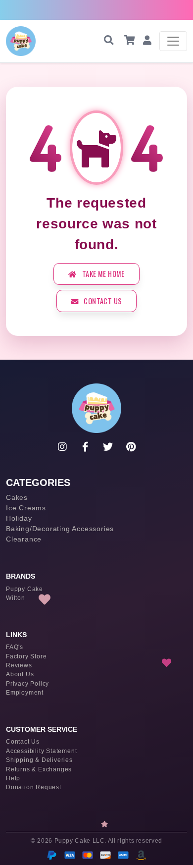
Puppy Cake (24, 589)
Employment (25, 692)
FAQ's (14, 647)
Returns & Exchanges (39, 769)
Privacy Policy (27, 683)
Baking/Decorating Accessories (60, 529)
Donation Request (33, 787)
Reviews (19, 665)
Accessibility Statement (41, 751)
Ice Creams (26, 508)
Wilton (15, 598)
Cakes (17, 497)
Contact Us (102, 301)
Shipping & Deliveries (39, 760)
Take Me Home (103, 274)
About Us (20, 674)
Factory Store (26, 656)
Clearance (24, 539)
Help (13, 778)
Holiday (19, 518)
